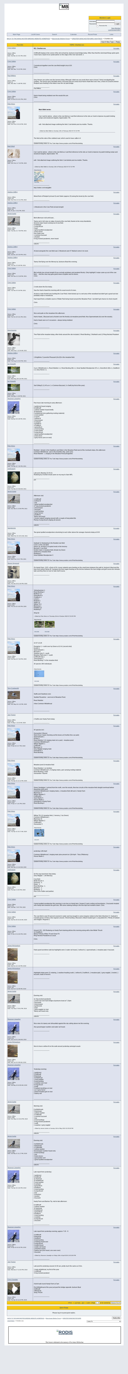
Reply (118, 42)
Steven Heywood (13, 563)
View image (36, 182)
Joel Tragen (12, 715)
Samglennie (12, 528)
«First (70, 1303)
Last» (88, 1303)
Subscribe (116, 1318)
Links (111, 34)
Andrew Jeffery (13, 192)
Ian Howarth (12, 364)
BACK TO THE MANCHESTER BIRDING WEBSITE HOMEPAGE (28, 39)
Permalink (116, 48)
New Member (115, 28)
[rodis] (65, 1332)
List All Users (35, 34)
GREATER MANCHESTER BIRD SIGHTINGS (87, 39)
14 (83, 1303)
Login (117, 24)
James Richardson (14, 946)
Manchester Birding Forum (61, 39)
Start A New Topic (107, 42)
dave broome (12, 330)
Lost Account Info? (114, 30)
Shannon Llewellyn (14, 399)
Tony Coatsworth (13, 688)
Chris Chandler (13, 1280)
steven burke (12, 214)
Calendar (73, 34)
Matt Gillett (11, 146)
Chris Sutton (12, 48)
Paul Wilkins (12, 76)
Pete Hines (11, 104)
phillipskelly (11, 469)
